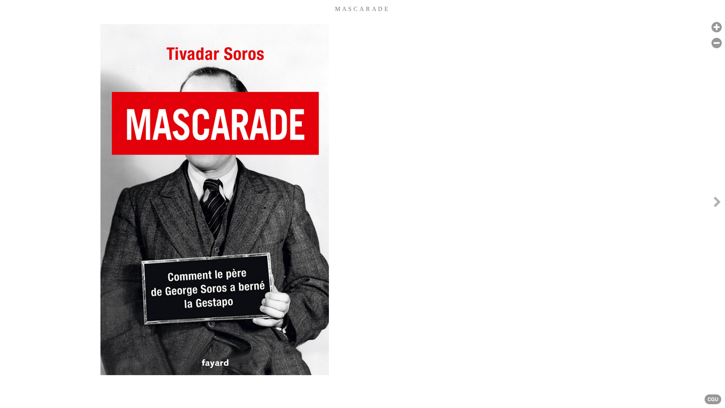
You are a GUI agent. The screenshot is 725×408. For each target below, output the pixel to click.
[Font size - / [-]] (716, 43)
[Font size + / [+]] (716, 27)
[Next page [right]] (717, 204)
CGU (713, 399)
